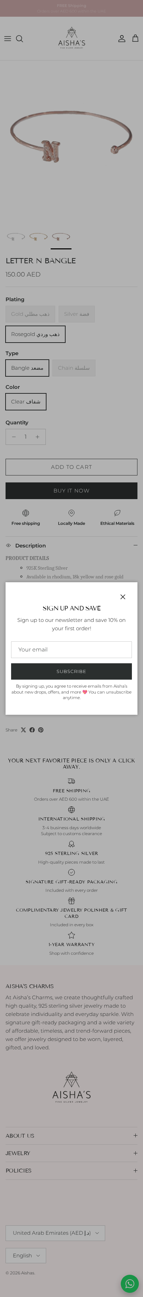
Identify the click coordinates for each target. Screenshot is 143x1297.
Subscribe (71, 671)
